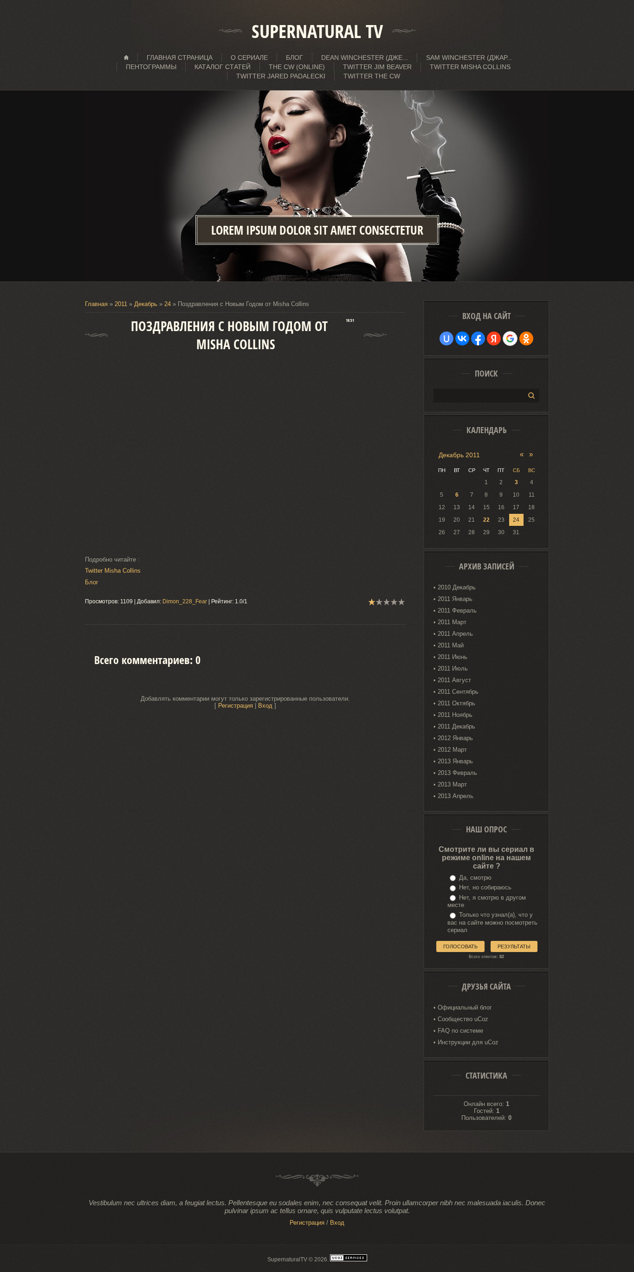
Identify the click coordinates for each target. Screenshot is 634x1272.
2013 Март (452, 784)
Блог (92, 582)
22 (486, 520)
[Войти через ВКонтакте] (462, 338)
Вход (265, 705)
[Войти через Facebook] (478, 338)
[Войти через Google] (510, 338)
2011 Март (452, 622)
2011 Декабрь (456, 726)
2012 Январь (455, 738)
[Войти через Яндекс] (494, 338)
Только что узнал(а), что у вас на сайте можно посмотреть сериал (492, 922)
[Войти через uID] (446, 338)
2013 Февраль (457, 772)
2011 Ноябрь (455, 714)
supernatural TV (317, 31)
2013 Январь (455, 761)
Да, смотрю (475, 877)
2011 (121, 303)
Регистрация (235, 705)
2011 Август (454, 680)
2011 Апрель (455, 633)
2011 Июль (453, 668)
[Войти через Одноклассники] (526, 338)
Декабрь (145, 303)
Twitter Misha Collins (113, 570)
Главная (96, 303)
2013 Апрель (455, 796)
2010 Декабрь (457, 587)
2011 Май (451, 645)
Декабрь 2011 (459, 455)
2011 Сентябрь (458, 691)
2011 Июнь (452, 656)
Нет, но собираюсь (485, 887)
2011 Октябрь (456, 703)
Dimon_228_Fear (184, 601)
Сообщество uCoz (463, 1019)
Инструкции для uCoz (468, 1042)
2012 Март (452, 749)
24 (167, 303)
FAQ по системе (460, 1030)
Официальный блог (465, 1007)
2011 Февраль (457, 610)
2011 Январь (455, 598)
